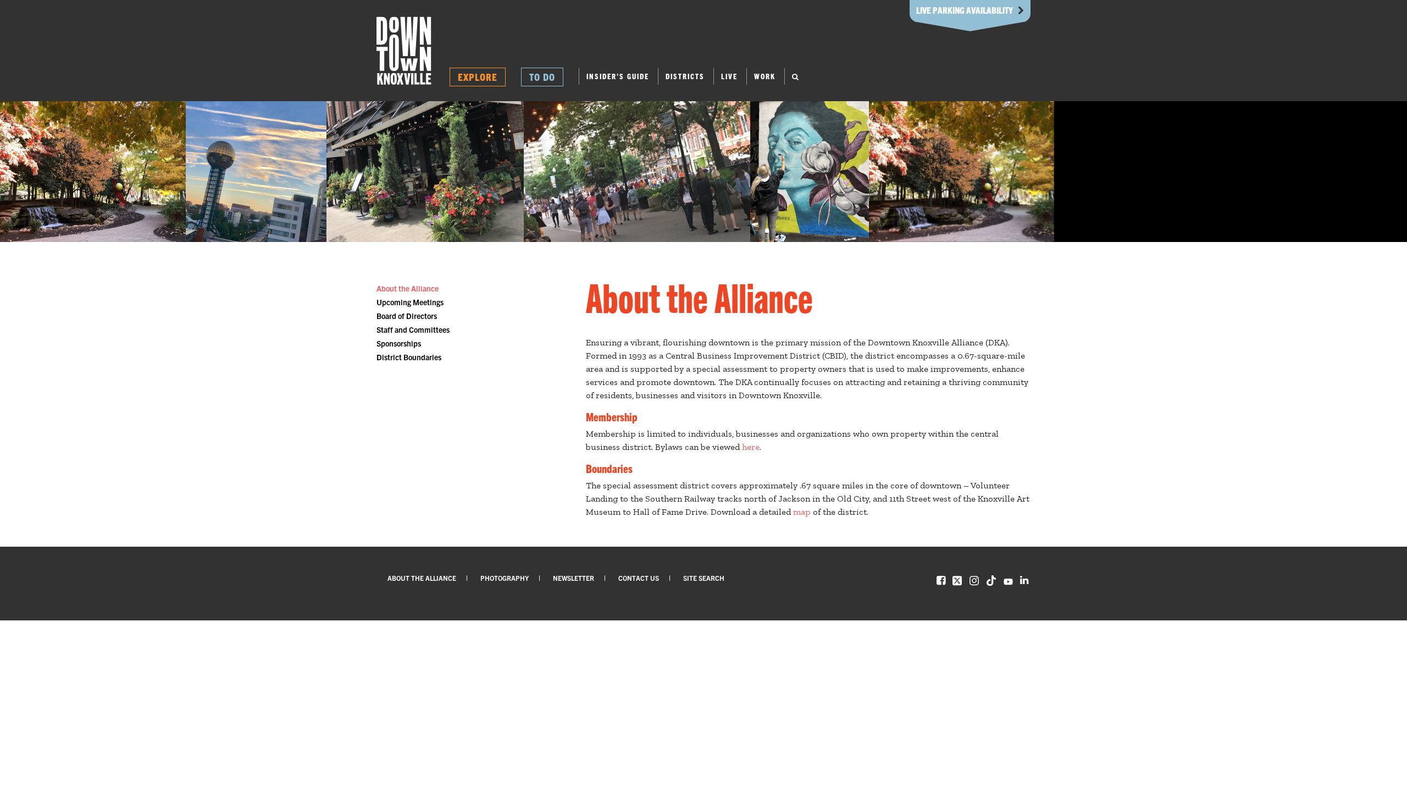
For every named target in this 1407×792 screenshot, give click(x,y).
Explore (477, 76)
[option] (93, 171)
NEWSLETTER (573, 578)
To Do (542, 76)
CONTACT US (638, 578)
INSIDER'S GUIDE (617, 76)
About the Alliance (407, 288)
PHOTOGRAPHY (504, 578)
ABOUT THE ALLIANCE (421, 578)
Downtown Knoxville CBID (403, 50)
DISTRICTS (685, 76)
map (802, 512)
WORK (764, 76)
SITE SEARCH (703, 578)
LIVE (729, 76)
